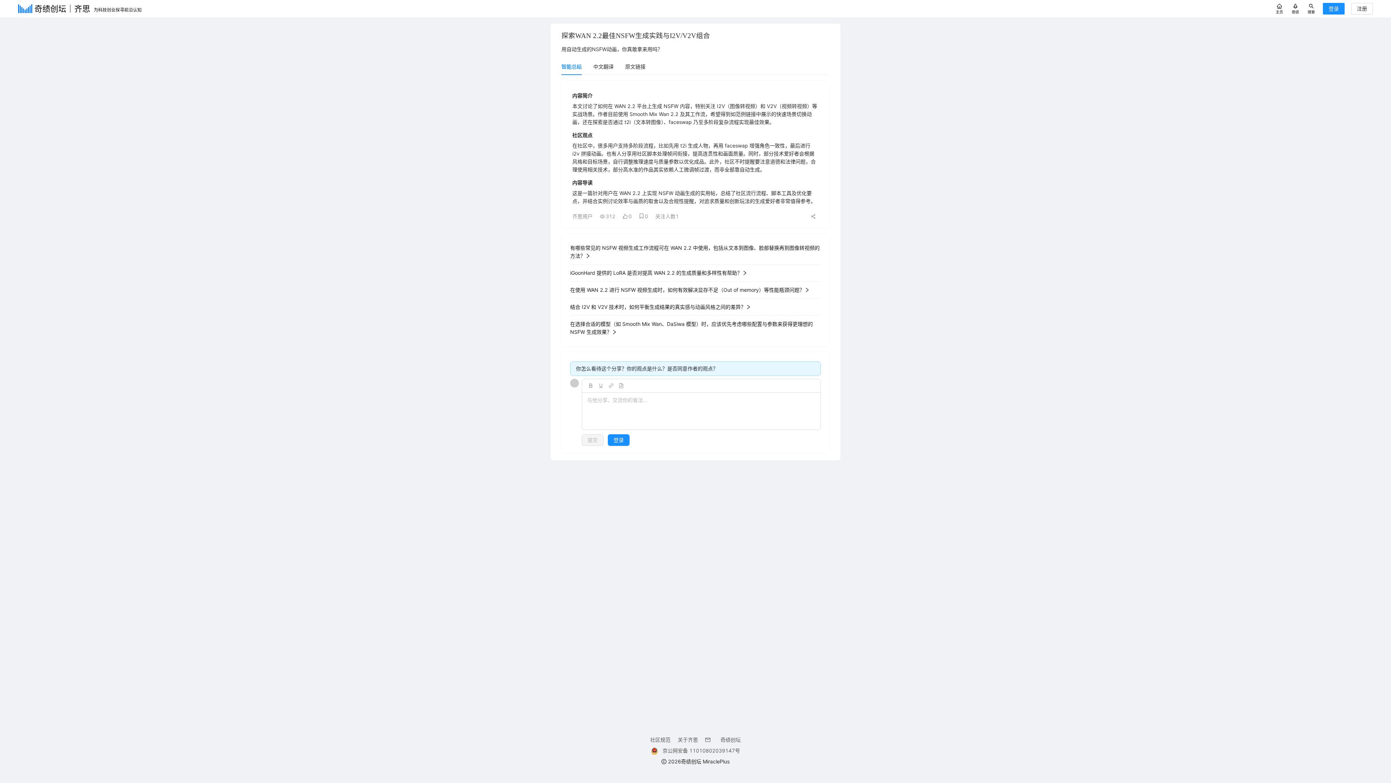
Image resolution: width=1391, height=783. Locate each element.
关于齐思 (688, 740)
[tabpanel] (695, 267)
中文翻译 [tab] (603, 66)
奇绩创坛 (730, 740)
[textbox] (701, 411)
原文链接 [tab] (635, 66)
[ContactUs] (709, 740)
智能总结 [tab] (571, 66)
